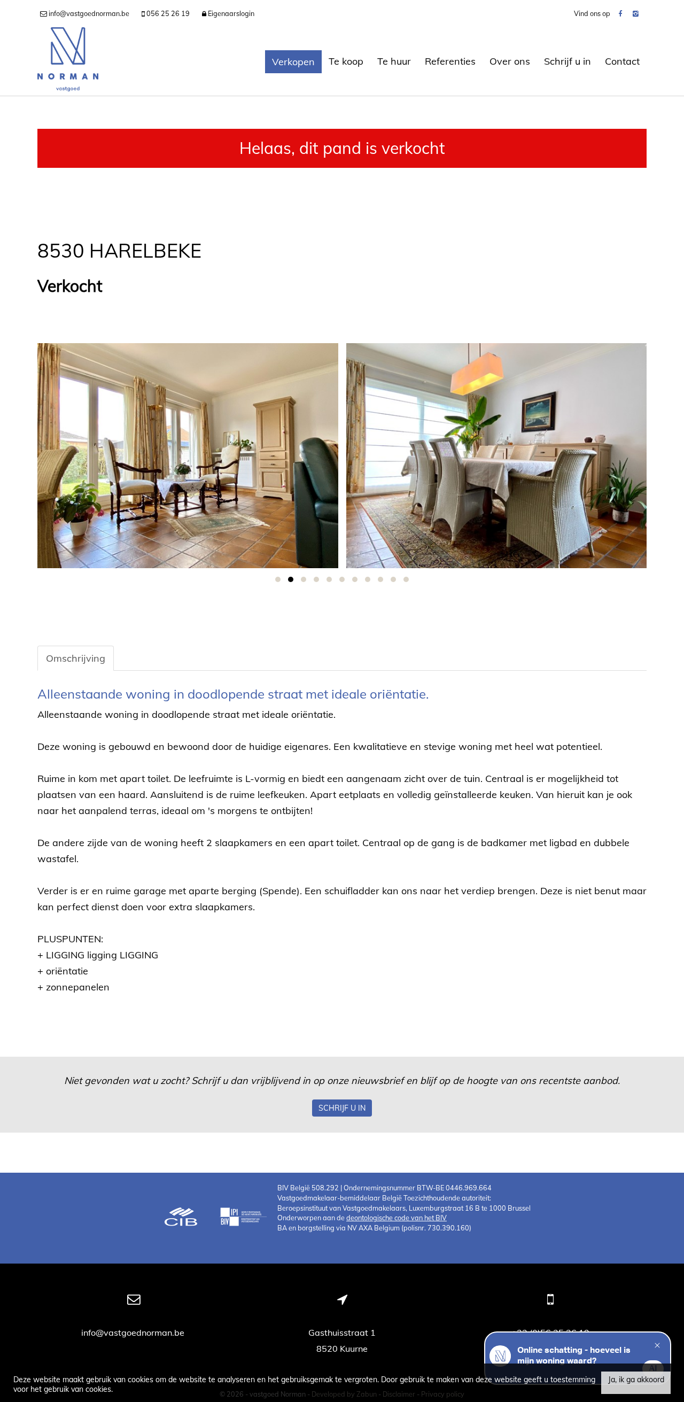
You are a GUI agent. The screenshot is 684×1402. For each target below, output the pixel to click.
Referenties (450, 61)
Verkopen (293, 62)
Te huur (394, 61)
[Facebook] (620, 13)
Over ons (509, 61)
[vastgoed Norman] (67, 61)
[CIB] (181, 1218)
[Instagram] (635, 13)
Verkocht (70, 286)
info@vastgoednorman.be (133, 1332)
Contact (622, 61)
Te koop (346, 61)
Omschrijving (75, 658)
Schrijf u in (567, 61)
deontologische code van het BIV (396, 1217)
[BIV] (243, 1218)
